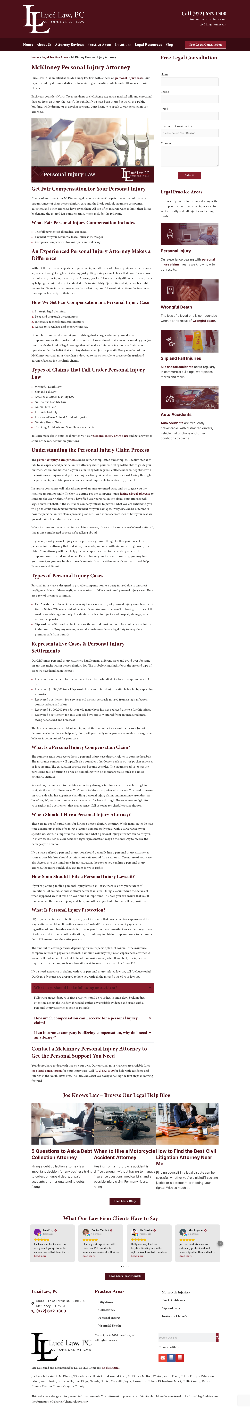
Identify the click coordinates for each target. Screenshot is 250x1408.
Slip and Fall (170, 1308)
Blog (169, 45)
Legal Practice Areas (55, 57)
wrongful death (204, 321)
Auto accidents (172, 423)
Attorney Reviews (69, 45)
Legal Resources (148, 45)
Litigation (105, 1302)
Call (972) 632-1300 (204, 14)
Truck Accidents (173, 1300)
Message (166, 143)
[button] (92, 988)
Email (164, 109)
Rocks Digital (110, 1368)
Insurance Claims (173, 1316)
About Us (44, 45)
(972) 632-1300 (104, 1071)
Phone (165, 92)
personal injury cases (129, 78)
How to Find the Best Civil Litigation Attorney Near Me (186, 1157)
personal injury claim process (57, 460)
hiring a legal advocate (135, 493)
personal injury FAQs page (110, 436)
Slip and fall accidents (177, 367)
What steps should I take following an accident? (75, 988)
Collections (105, 1310)
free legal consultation (46, 1071)
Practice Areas (99, 45)
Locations (123, 45)
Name (164, 74)
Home (28, 45)
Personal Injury (108, 1318)
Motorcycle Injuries (175, 1292)
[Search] (217, 1337)
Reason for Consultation (176, 126)
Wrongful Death (109, 1325)
